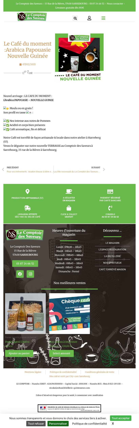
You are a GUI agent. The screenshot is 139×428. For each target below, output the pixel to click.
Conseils (110, 215)
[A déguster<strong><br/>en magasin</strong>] (68, 191)
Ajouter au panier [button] (19, 353)
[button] (75, 18)
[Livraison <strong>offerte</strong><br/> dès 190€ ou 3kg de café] (27, 208)
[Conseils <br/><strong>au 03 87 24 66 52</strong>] (110, 208)
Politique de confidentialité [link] (89, 423)
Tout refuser (36, 423)
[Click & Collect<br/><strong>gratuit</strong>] (68, 208)
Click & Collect (69, 215)
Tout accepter (121, 418)
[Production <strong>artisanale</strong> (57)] (27, 191)
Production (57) (27, 198)
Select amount (61, 353)
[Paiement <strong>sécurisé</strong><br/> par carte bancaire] (110, 191)
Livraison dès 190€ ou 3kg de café (27, 215)
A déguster (69, 199)
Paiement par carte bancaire (110, 199)
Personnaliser (58, 423)
